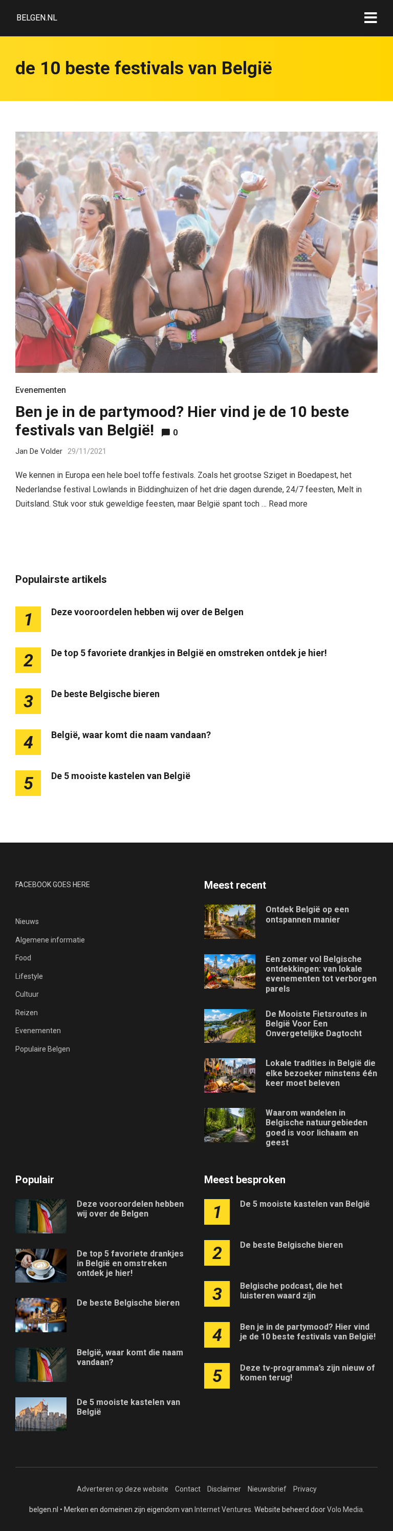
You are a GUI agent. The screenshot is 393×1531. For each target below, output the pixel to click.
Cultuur (27, 994)
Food (23, 958)
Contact (188, 1489)
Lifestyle (29, 976)
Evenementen (40, 390)
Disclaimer (224, 1489)
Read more (288, 504)
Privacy (305, 1489)
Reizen (26, 1013)
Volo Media (345, 1509)
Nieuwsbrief (267, 1489)
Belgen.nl (36, 18)
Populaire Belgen (42, 1049)
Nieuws (27, 921)
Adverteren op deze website (122, 1489)
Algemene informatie (50, 940)
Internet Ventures (222, 1509)
